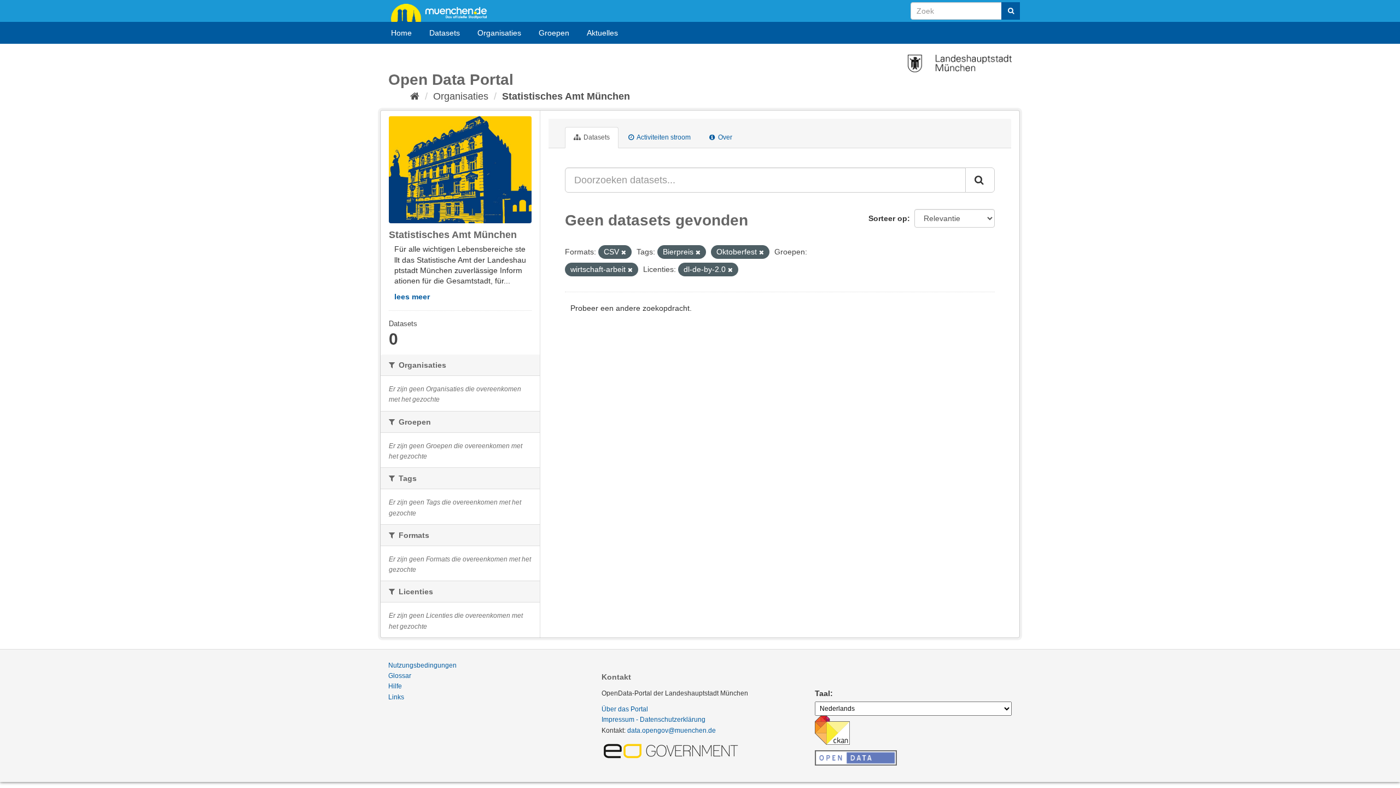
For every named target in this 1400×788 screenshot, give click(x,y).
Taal (822, 693)
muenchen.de (443, 12)
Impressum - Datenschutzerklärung (653, 719)
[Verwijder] (623, 252)
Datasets (444, 32)
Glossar (399, 676)
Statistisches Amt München (566, 96)
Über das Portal (625, 709)
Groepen (554, 32)
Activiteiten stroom (663, 137)
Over (724, 137)
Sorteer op (887, 218)
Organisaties (499, 32)
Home (401, 32)
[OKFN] (856, 754)
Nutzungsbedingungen (422, 665)
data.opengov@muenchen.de (671, 730)
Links (396, 697)
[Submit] (1010, 11)
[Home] (414, 96)
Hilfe (395, 686)
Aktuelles (602, 32)
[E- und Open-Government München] (673, 750)
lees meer (412, 296)
